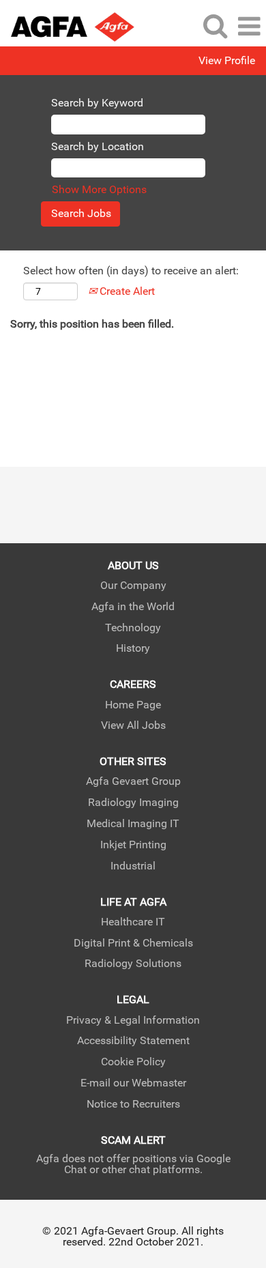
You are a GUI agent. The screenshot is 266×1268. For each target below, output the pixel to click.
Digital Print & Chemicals (133, 943)
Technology (133, 628)
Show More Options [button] (99, 189)
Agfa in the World (133, 607)
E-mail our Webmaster (133, 1083)
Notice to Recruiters (133, 1104)
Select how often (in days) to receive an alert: (131, 270)
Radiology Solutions (133, 963)
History (133, 648)
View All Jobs (133, 725)
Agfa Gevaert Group (133, 781)
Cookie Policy (133, 1062)
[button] (249, 26)
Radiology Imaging (133, 802)
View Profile (226, 61)
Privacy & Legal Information (133, 1020)
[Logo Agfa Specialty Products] (67, 25)
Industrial (133, 866)
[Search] (215, 26)
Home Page (133, 705)
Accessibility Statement (133, 1041)
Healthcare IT (133, 922)
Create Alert (126, 291)
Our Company (133, 585)
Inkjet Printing (133, 845)
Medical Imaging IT (133, 824)
